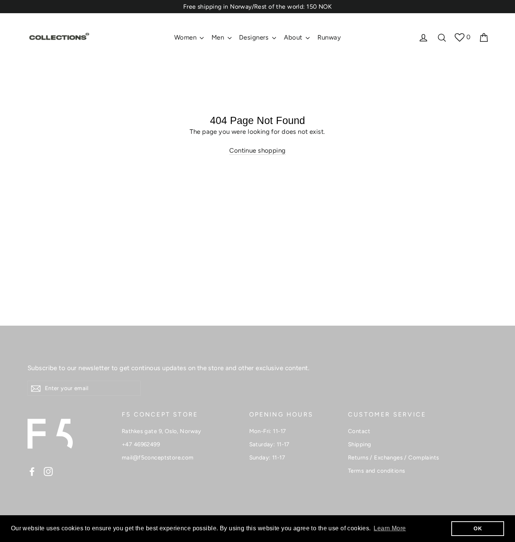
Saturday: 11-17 (269, 444)
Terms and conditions (376, 470)
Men (219, 37)
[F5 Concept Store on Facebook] (32, 471)
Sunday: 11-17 (267, 457)
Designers (254, 37)
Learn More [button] (390, 528)
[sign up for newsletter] (35, 388)
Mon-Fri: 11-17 (267, 431)
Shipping (359, 444)
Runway (329, 37)
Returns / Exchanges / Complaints (393, 457)
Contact (359, 431)
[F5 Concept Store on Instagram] (48, 471)
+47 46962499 (141, 444)
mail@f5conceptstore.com (158, 457)
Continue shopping (257, 150)
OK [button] (478, 528)
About (294, 37)
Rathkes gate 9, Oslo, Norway (161, 431)
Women (186, 37)
